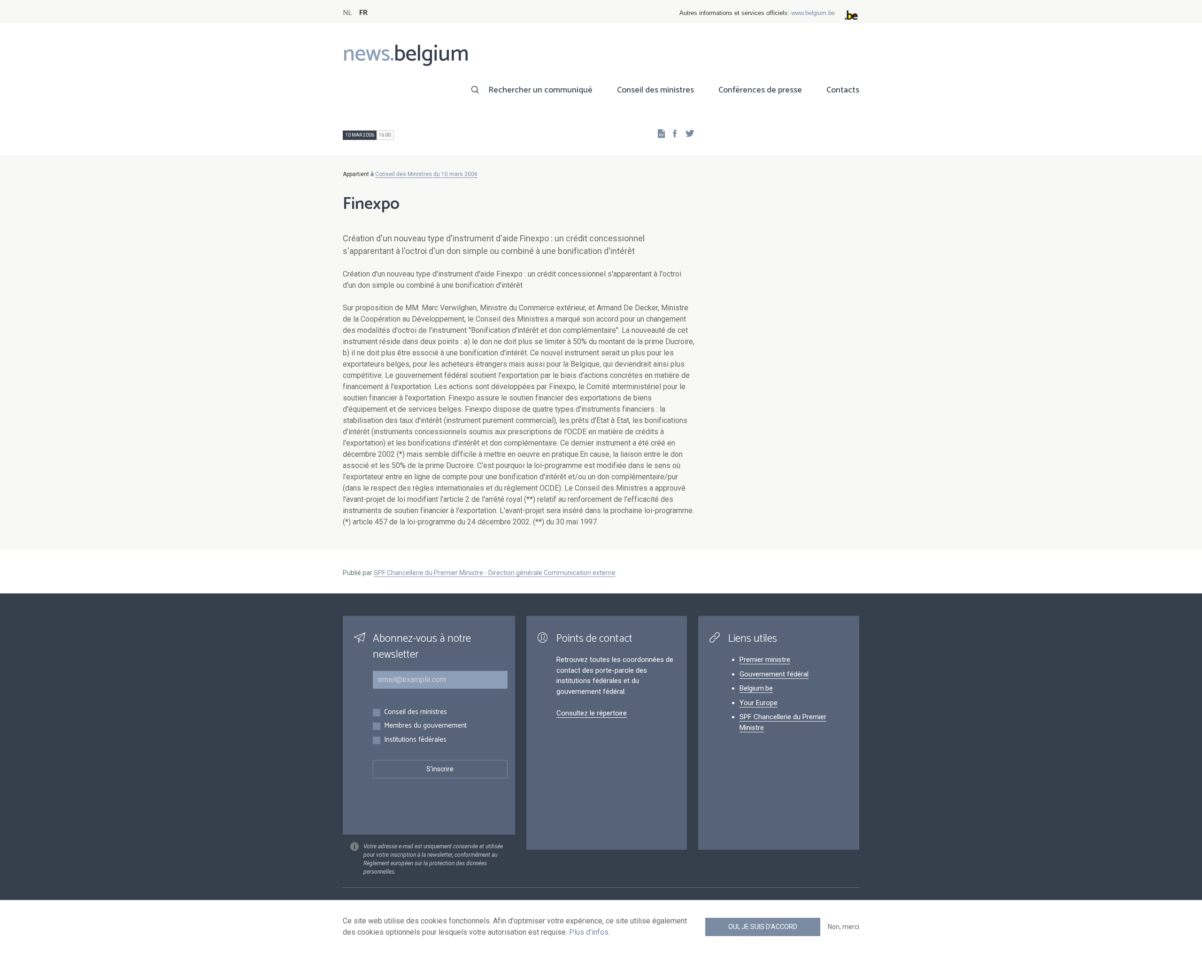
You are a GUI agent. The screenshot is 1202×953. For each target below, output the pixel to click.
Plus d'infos (589, 932)
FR (363, 13)
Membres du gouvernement (425, 726)
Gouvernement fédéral (774, 674)
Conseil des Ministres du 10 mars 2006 (426, 174)
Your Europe (759, 703)
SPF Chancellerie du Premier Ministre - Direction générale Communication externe (495, 572)
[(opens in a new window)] (672, 133)
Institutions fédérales (415, 740)
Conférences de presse (760, 90)
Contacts (842, 90)
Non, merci (843, 926)
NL (347, 13)
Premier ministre (765, 659)
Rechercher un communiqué (540, 90)
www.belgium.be (813, 12)
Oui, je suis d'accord (762, 926)
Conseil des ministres (655, 90)
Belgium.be (756, 688)
